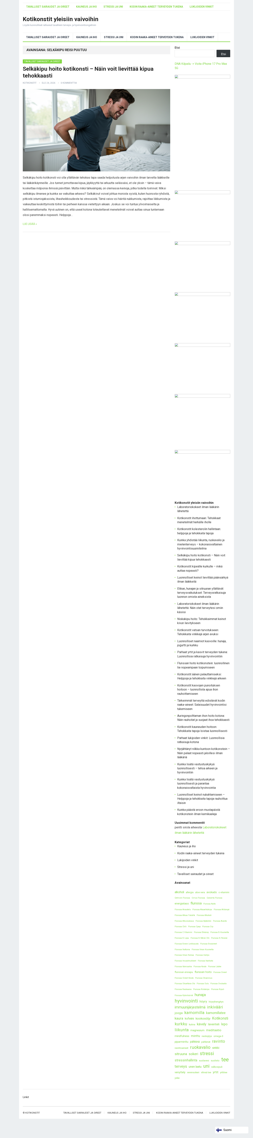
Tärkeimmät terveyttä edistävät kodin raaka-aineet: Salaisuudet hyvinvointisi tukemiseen (202, 705)
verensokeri (193, 1072)
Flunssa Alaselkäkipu (202, 909)
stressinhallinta (186, 1060)
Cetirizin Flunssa (182, 898)
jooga (179, 1013)
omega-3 (218, 1036)
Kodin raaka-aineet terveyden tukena (156, 6)
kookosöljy (203, 1018)
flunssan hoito (203, 972)
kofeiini (189, 1018)
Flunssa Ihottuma (182, 949)
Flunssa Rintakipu (201, 989)
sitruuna (181, 1054)
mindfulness (182, 1036)
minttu (195, 1036)
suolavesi (204, 1060)
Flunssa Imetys (202, 955)
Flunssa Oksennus (203, 978)
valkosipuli (216, 1066)
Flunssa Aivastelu (183, 909)
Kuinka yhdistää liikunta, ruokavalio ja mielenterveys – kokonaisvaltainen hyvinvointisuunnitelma (200, 544)
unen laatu (195, 1066)
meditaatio (213, 1030)
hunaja (200, 994)
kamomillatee (216, 1013)
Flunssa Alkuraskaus (184, 921)
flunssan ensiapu (184, 972)
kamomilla (194, 1012)
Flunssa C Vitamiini (183, 932)
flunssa (196, 903)
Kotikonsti (220, 1018)
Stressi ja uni (113, 6)
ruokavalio (200, 1047)
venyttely (180, 1072)
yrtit (215, 1072)
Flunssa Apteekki (203, 921)
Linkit (26, 1097)
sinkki (215, 1048)
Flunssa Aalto (209, 904)
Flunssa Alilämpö (221, 909)
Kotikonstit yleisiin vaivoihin (60, 19)
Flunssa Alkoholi (204, 915)
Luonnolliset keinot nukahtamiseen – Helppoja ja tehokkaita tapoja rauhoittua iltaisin (202, 799)
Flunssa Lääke (214, 966)
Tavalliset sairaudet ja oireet (47, 6)
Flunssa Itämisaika (183, 966)
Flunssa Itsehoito (205, 961)
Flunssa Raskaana (183, 989)
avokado (212, 892)
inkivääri (215, 1007)
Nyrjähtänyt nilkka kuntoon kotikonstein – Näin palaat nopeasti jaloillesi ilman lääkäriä (203, 753)
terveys (181, 1066)
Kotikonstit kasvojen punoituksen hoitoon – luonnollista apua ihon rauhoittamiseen (198, 689)
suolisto (215, 1060)
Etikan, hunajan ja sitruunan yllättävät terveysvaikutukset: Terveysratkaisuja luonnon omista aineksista (201, 593)
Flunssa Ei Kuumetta (219, 932)
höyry (203, 1001)
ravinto (218, 1041)
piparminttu (181, 1041)
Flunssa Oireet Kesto (184, 978)
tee (225, 1059)
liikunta (182, 1029)
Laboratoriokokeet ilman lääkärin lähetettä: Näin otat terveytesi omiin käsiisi (200, 608)
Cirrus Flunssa (198, 898)
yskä (177, 1078)
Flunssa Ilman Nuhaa (184, 955)
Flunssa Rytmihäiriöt (184, 995)
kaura (179, 1018)
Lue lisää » (30, 223)
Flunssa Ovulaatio (218, 983)
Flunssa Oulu (203, 983)
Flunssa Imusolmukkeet (185, 961)
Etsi (177, 47)
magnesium (197, 1030)
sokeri (193, 1054)
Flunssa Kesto (200, 966)
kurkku (181, 1024)
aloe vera (200, 892)
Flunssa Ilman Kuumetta (203, 949)
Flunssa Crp (207, 926)
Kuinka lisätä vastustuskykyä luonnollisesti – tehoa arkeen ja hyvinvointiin (197, 768)
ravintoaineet (181, 1048)
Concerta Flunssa (214, 898)
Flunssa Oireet (220, 972)
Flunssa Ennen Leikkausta (187, 944)
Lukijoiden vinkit (202, 6)
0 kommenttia (69, 83)
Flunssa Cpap (194, 926)
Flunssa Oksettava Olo (185, 983)
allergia (190, 892)
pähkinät (205, 1041)
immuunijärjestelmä (190, 1007)
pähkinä (195, 1041)
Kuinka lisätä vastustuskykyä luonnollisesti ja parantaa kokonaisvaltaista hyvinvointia (196, 784)
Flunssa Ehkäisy (201, 932)
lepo (224, 1024)
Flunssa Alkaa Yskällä (185, 915)
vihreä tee (206, 1072)
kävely (201, 1024)
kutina (192, 1024)
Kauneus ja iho (86, 6)
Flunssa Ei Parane (219, 938)
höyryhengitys (216, 1001)
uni (206, 1066)
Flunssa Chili (181, 926)
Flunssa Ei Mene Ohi (200, 938)
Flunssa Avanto (220, 921)
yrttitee (223, 1072)
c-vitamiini (224, 892)
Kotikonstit (29, 83)
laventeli (213, 1024)
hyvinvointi (186, 1001)
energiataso (182, 903)
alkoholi (179, 892)
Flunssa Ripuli (217, 989)
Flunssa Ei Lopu (182, 938)
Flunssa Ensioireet (208, 944)
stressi (207, 1053)
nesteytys (207, 1036)
